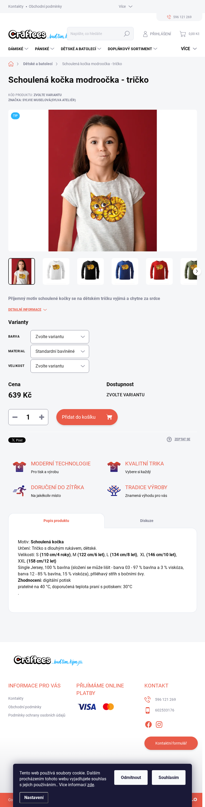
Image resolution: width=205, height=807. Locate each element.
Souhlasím (169, 777)
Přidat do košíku (79, 417)
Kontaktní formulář (171, 743)
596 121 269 (165, 699)
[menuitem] (19, 49)
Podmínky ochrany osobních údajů (36, 715)
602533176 (164, 710)
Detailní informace (24, 309)
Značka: (42, 100)
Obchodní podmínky (45, 6)
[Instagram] (159, 723)
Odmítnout (131, 777)
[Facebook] (148, 723)
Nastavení (34, 797)
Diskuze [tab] (146, 521)
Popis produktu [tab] (56, 521)
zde (90, 784)
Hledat (126, 33)
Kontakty (15, 6)
